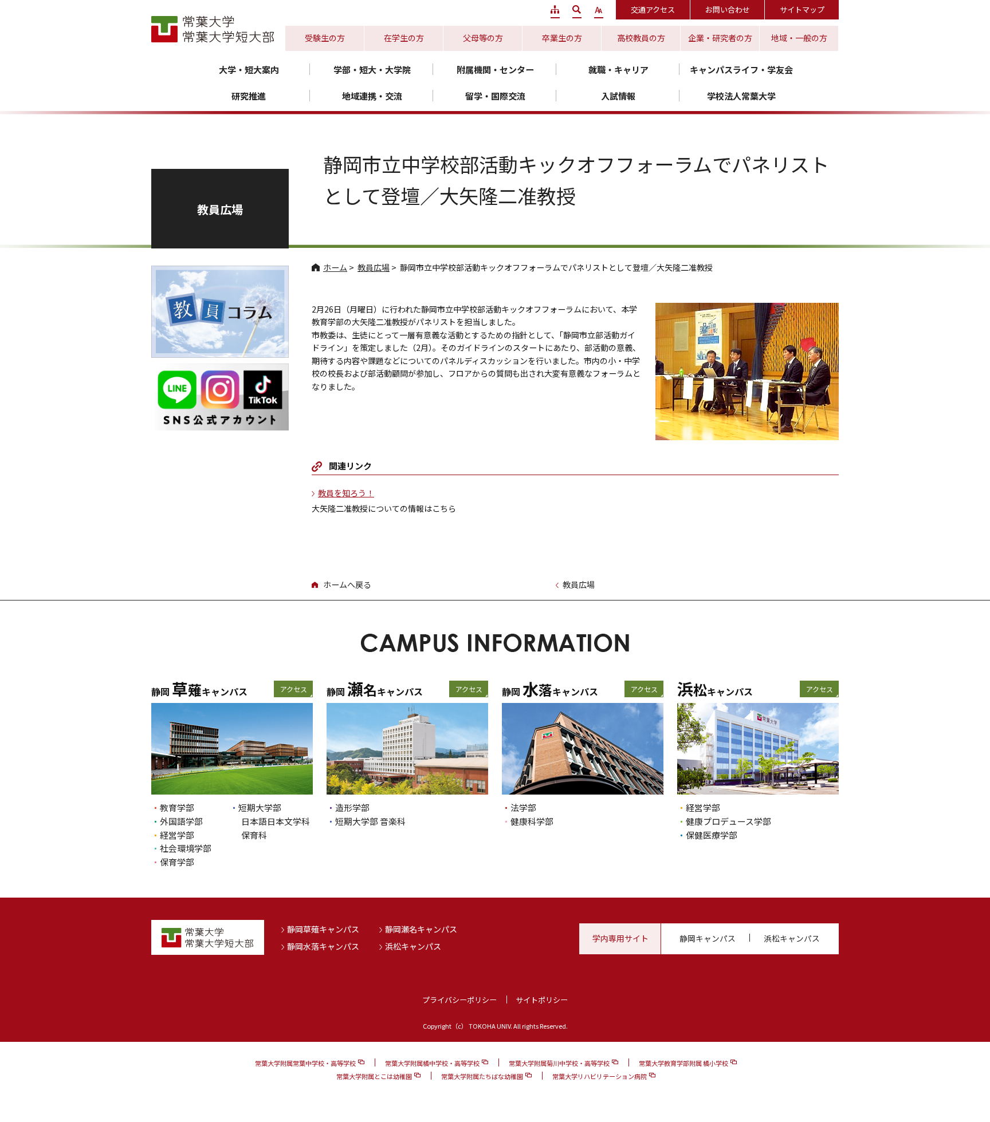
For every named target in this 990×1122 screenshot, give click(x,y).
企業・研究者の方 (720, 38)
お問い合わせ (727, 9)
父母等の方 (483, 38)
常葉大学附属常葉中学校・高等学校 (305, 1063)
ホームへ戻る (347, 584)
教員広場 (374, 267)
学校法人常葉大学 (741, 96)
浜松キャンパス (413, 946)
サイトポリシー (542, 999)
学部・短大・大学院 (372, 70)
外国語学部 (181, 821)
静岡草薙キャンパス (323, 929)
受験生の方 (325, 38)
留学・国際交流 (495, 96)
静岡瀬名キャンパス (421, 929)
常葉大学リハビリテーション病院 (599, 1076)
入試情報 (618, 96)
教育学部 (177, 807)
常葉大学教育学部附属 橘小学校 (683, 1063)
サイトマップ (802, 9)
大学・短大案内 (249, 70)
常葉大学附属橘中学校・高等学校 (432, 1063)
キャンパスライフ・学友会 (741, 70)
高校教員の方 (641, 38)
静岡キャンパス (707, 938)
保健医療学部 (711, 835)
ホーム (335, 267)
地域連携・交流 (372, 96)
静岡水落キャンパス (323, 946)
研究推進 (248, 96)
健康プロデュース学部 (728, 821)
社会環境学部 (185, 848)
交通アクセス (653, 9)
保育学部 (177, 862)
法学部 (523, 807)
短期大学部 (259, 807)
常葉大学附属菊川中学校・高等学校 (559, 1063)
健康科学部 (531, 821)
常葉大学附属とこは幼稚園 (374, 1076)
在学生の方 (404, 38)
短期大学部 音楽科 (370, 821)
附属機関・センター (495, 70)
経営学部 (177, 835)
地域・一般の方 (799, 38)
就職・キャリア (618, 70)
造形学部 (352, 807)
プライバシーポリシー (459, 999)
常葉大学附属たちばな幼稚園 (482, 1076)
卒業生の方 (562, 38)
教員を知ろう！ (346, 493)
